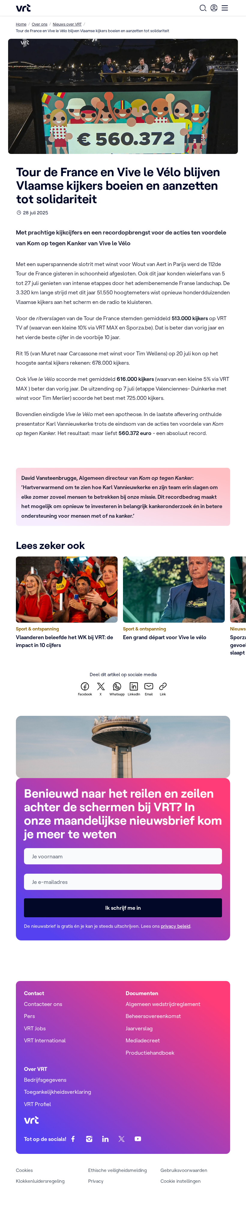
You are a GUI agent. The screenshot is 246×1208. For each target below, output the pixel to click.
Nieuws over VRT (67, 24)
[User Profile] (213, 7)
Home (21, 24)
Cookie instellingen (180, 1181)
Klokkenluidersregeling (40, 1181)
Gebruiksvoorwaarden (183, 1170)
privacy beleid (175, 926)
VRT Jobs (35, 1028)
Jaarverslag (139, 1028)
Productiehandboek (150, 1052)
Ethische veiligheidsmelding (117, 1170)
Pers (29, 1016)
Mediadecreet (143, 1040)
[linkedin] (105, 1139)
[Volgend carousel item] (218, 607)
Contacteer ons (43, 1004)
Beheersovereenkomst (153, 1016)
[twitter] (121, 1139)
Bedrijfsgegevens (45, 1079)
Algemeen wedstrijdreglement (163, 1004)
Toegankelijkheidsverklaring (57, 1091)
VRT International (45, 1040)
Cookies (24, 1170)
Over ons (39, 24)
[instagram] (89, 1139)
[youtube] (138, 1139)
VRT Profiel (37, 1104)
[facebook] (73, 1139)
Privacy (96, 1181)
